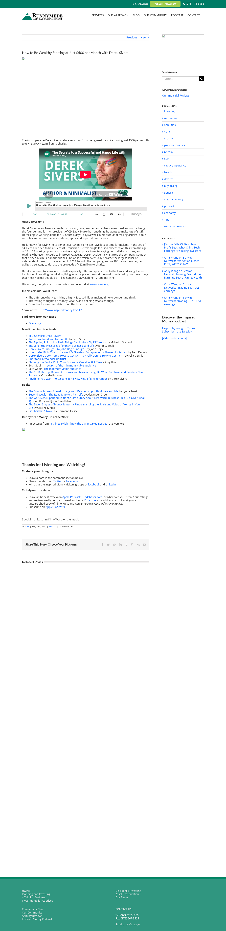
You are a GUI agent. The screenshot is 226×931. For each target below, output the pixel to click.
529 (166, 158)
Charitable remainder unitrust (47, 359)
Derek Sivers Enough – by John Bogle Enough (56, 349)
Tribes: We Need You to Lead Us (48, 339)
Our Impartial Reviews (175, 95)
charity (168, 138)
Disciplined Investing (128, 891)
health (168, 172)
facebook (93, 484)
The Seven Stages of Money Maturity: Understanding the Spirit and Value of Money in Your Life (85, 406)
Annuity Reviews (32, 916)
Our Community (32, 912)
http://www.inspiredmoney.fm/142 (60, 310)
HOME (26, 891)
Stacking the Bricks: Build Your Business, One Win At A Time (65, 362)
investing (169, 111)
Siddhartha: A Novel (41, 411)
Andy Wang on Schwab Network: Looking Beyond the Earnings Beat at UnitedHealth (183, 274)
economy (170, 213)
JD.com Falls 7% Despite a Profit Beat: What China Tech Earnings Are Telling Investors (182, 247)
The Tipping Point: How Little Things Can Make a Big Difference (67, 342)
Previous (131, 37)
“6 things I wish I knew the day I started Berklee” (78, 423)
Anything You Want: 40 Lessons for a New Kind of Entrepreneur (68, 379)
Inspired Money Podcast (37, 919)
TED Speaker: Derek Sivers (45, 336)
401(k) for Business (33, 897)
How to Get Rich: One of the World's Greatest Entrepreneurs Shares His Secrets (78, 352)
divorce (168, 179)
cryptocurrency (173, 199)
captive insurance (175, 165)
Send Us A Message (127, 924)
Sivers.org (35, 323)
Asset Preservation (127, 894)
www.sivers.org (99, 284)
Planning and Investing (36, 894)
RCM (27, 526)
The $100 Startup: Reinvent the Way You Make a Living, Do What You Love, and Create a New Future (86, 373)
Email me (90, 500)
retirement (171, 118)
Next (143, 37)
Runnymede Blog (32, 909)
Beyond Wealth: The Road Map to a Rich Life (56, 394)
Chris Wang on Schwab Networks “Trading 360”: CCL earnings (181, 288)
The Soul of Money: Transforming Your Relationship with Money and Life (74, 391)
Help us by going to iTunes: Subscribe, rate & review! (179, 329)
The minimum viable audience (62, 369)
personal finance (174, 145)
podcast (52, 526)
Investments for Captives (37, 900)
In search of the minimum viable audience (70, 365)
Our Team (121, 897)
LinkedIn (111, 484)
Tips (166, 219)
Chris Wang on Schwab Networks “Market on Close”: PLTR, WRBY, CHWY (182, 261)
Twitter (57, 481)
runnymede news (175, 226)
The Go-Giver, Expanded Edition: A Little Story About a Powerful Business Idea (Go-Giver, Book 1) (87, 399)
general (169, 192)
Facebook (72, 481)
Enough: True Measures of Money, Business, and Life (61, 346)
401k (167, 131)
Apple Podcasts (72, 497)
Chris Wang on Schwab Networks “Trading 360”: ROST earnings (182, 301)
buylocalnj (170, 185)
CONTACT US (123, 909)
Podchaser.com (92, 497)
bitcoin (168, 152)
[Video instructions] (174, 338)
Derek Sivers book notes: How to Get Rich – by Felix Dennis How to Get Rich (75, 355)
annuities (170, 125)
